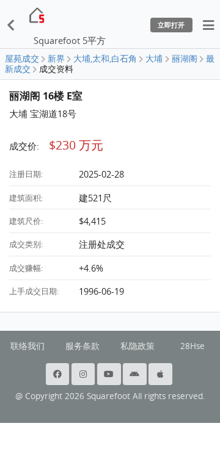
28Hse (192, 346)
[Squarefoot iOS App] (161, 374)
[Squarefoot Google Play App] (135, 374)
